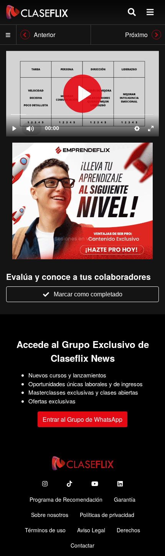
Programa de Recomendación (66, 499)
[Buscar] (131, 12)
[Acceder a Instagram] (44, 483)
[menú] (150, 12)
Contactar (82, 545)
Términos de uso (45, 530)
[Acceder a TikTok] (69, 483)
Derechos (128, 530)
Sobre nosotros (49, 515)
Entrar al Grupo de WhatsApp (82, 419)
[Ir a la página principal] (37, 12)
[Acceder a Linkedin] (120, 483)
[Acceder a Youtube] (95, 483)
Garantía (124, 499)
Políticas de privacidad (107, 515)
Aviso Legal (91, 530)
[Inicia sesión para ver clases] (82, 94)
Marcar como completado (88, 294)
